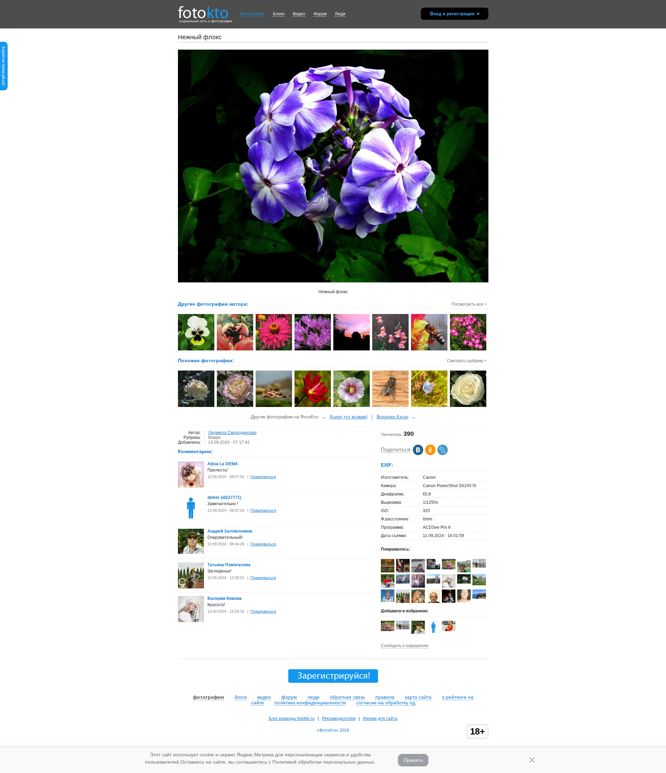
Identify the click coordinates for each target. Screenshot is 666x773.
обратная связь (347, 697)
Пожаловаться (263, 477)
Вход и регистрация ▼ (455, 13)
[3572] (429, 406)
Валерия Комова (224, 598)
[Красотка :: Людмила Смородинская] (274, 349)
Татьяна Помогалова (228, 564)
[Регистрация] (4, 89)
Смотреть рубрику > (467, 360)
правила (384, 697)
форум (289, 697)
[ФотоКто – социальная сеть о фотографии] (203, 9)
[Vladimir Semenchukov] (403, 582)
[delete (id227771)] (191, 519)
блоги (240, 697)
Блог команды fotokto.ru (292, 718)
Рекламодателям (339, 718)
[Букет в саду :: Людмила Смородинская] (313, 349)
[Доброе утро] (313, 406)
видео (264, 697)
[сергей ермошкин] (479, 566)
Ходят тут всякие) (348, 416)
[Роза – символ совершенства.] (468, 406)
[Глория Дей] (235, 406)
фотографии (208, 697)
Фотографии (252, 13)
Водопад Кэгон (392, 416)
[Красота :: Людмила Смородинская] (468, 349)
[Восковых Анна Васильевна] (448, 568)
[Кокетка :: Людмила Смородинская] (196, 349)
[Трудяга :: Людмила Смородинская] (429, 349)
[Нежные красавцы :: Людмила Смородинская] (390, 349)
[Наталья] (464, 600)
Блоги (278, 13)
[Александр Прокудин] (433, 568)
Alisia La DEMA (222, 463)
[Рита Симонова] (464, 582)
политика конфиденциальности (310, 702)
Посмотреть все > (469, 304)
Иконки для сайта (380, 718)
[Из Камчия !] (274, 406)
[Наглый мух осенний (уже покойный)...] (390, 406)
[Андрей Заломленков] (191, 552)
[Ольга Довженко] (387, 600)
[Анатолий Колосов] (448, 601)
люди (313, 697)
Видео (299, 13)
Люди (340, 13)
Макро (214, 437)
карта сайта (418, 697)
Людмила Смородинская (232, 432)
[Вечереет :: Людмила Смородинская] (351, 349)
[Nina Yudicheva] (479, 583)
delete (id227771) (224, 497)
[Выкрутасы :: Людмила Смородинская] (235, 349)
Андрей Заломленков (229, 531)
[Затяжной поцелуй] (351, 406)
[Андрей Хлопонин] (433, 582)
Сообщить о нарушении (404, 645)
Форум (320, 13)
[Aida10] (448, 629)
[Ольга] (479, 597)
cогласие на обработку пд (385, 702)
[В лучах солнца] (196, 406)
